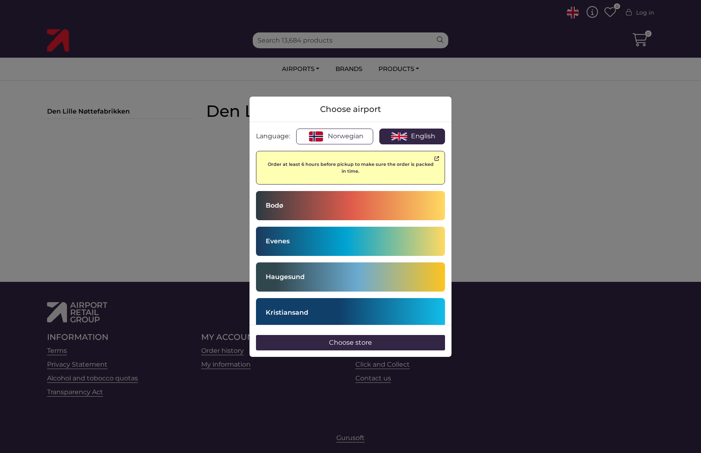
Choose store (350, 342)
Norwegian (344, 136)
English (422, 136)
